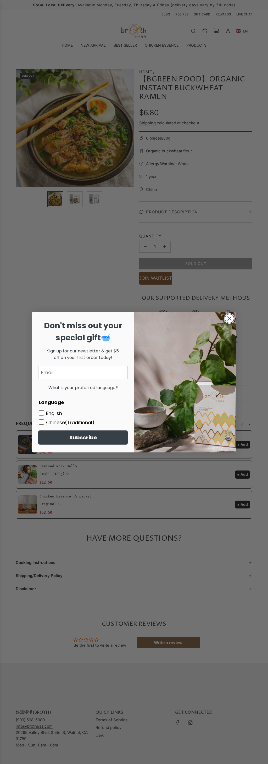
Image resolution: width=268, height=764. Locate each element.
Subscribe (83, 437)
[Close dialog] (229, 318)
